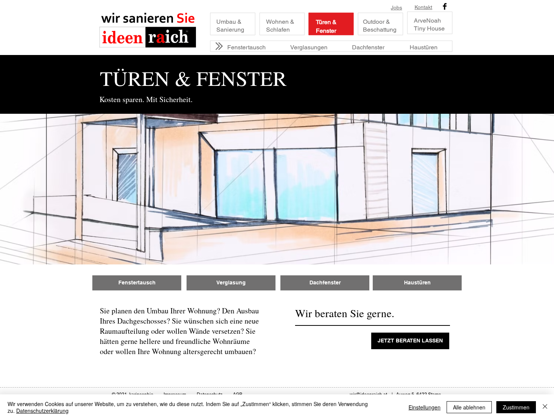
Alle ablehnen (469, 407)
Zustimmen (516, 407)
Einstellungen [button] (425, 407)
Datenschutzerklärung (42, 410)
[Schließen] (544, 407)
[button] (410, 341)
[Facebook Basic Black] (444, 6)
